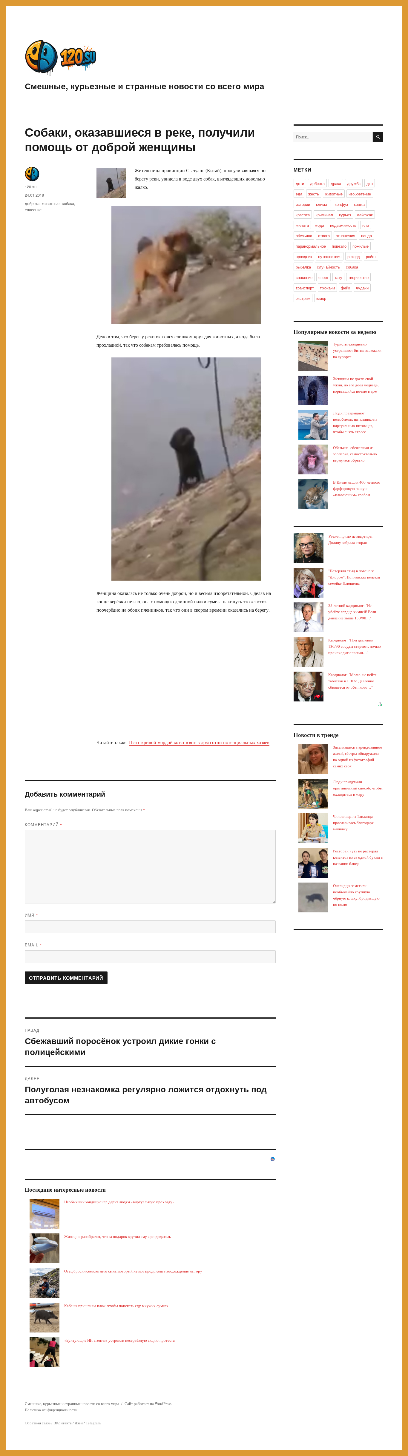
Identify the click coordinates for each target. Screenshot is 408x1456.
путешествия (329, 256)
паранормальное (311, 246)
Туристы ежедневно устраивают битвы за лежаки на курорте (357, 350)
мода (319, 225)
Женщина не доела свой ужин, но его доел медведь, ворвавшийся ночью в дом (355, 385)
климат (322, 204)
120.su (30, 186)
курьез (345, 215)
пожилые (360, 246)
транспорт (305, 288)
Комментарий (43, 824)
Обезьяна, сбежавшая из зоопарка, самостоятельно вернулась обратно (355, 454)
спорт (323, 277)
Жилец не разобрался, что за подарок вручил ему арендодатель (117, 1236)
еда (299, 194)
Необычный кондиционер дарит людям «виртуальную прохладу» (119, 1201)
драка (336, 183)
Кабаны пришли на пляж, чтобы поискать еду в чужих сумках (116, 1305)
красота (303, 215)
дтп (369, 183)
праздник (304, 256)
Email (33, 945)
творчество (358, 277)
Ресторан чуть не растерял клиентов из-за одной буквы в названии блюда (358, 857)
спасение (33, 209)
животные (50, 203)
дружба (354, 183)
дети (300, 183)
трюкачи (327, 288)
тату (338, 277)
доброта (32, 203)
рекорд (353, 256)
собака (68, 203)
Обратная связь (37, 1423)
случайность (328, 267)
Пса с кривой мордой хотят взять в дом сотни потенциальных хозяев (199, 742)
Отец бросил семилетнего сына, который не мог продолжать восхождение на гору (133, 1271)
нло (365, 225)
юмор (321, 298)
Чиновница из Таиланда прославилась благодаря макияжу (353, 823)
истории (303, 204)
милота (302, 225)
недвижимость (343, 225)
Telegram (93, 1423)
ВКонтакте (62, 1423)
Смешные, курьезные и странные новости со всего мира (144, 86)
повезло (339, 246)
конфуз (341, 204)
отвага (324, 235)
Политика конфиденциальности (51, 1409)
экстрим (303, 298)
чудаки (362, 288)
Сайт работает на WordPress (148, 1403)
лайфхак (365, 215)
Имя (31, 915)
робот (371, 256)
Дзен (79, 1423)
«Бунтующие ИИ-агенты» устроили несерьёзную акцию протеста (119, 1340)
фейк (345, 288)
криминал (324, 215)
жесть (313, 194)
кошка (359, 204)
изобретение (360, 194)
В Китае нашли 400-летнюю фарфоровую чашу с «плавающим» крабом (356, 488)
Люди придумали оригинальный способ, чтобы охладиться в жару (358, 788)
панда (366, 235)
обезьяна (304, 235)
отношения (345, 235)
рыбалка (303, 267)
